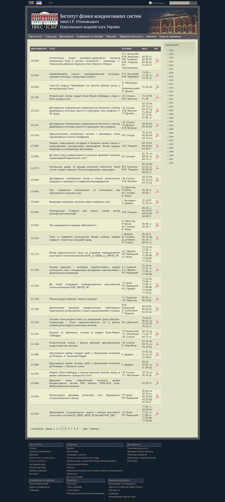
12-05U (35, 396)
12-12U (35, 322)
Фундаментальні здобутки (140, 451)
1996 (171, 163)
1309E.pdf (157, 146)
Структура (51, 36)
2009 (171, 114)
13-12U (35, 110)
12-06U (35, 383)
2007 (171, 121)
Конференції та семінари (90, 36)
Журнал (71, 467)
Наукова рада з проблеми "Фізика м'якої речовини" (92, 461)
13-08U (35, 156)
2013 (171, 99)
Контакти (33, 474)
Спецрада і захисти (76, 454)
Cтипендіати (73, 490)
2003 (171, 137)
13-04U (35, 201)
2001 (171, 144)
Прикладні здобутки (137, 454)
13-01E (35, 238)
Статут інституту (37, 461)
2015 (171, 91)
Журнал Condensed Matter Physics (126, 487)
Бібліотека (72, 474)
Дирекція (33, 454)
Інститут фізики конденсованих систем (100, 15)
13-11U (35, 125)
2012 (171, 103)
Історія (32, 448)
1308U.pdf (157, 156)
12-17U (35, 254)
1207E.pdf (157, 374)
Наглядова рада (37, 464)
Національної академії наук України (90, 26)
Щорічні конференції (39, 487)
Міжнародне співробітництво (141, 458)
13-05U (35, 191)
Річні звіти (132, 461)
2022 (171, 65)
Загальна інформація (40, 451)
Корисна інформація (170, 36)
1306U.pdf (157, 180)
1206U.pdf (157, 383)
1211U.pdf (157, 334)
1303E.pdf (157, 212)
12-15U (35, 285)
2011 (171, 107)
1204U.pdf (157, 414)
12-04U (35, 413)
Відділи (70, 448)
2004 (171, 133)
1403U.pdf (157, 61)
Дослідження (66, 36)
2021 (171, 69)
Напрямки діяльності (137, 448)
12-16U (35, 269)
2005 (171, 129)
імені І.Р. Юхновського (79, 21)
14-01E (35, 86)
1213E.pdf (157, 309)
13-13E (35, 97)
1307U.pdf (157, 168)
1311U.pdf (157, 125)
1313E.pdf (157, 97)
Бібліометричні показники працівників (85, 493)
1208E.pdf (157, 365)
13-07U (35, 168)
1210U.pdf (157, 344)
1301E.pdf (157, 238)
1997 (171, 159)
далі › (86, 429)
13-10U (35, 135)
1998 (171, 155)
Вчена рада (72, 451)
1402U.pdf (157, 75)
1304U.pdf (157, 202)
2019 (171, 76)
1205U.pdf (157, 396)
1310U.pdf (157, 135)
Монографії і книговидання (122, 484)
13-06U (35, 179)
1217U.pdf (157, 254)
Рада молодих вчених (77, 464)
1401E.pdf (157, 87)
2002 (171, 140)
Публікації (113, 493)
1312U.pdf (157, 111)
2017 (171, 84)
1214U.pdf (157, 299)
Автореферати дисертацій (122, 496)
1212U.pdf (157, 322)
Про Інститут (35, 36)
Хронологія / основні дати (42, 458)
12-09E (35, 354)
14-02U (35, 75)
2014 (171, 95)
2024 (171, 58)
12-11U (35, 333)
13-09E (35, 145)
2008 (171, 118)
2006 (171, 125)
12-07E (35, 373)
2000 (171, 148)
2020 (171, 73)
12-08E (35, 364)
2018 (171, 80)
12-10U (35, 344)
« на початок (36, 429)
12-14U (35, 298)
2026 (171, 50)
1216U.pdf (157, 270)
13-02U (35, 225)
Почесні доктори (37, 467)
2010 (171, 110)
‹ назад (48, 429)
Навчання (151, 36)
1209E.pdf (157, 354)
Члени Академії (74, 487)
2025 (171, 54)
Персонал (111, 36)
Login (50, 3)
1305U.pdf (157, 191)
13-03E (35, 212)
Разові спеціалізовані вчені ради (83, 458)
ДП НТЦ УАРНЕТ (75, 477)
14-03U (35, 60)
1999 (171, 152)
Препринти (114, 490)
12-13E (35, 309)
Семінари (34, 490)
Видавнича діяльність (131, 36)
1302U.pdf (157, 225)
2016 (171, 88)
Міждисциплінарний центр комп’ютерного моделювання (95, 470)
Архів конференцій (38, 484)
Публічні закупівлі (38, 470)
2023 (171, 62)
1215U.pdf (157, 286)
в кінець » (95, 429)
